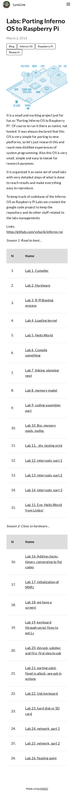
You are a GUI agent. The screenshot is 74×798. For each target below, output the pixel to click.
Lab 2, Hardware (37, 285)
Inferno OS (26, 46)
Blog (11, 46)
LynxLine (19, 5)
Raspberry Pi (45, 46)
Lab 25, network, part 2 (42, 743)
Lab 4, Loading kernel (41, 320)
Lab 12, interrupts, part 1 (43, 460)
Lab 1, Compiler (37, 271)
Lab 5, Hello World (39, 335)
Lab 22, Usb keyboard (41, 694)
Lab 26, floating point (41, 758)
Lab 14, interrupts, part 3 (43, 490)
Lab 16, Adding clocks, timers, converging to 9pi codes (43, 562)
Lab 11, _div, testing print (43, 446)
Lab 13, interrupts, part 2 (43, 475)
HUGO (44, 788)
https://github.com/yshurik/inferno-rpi (34, 232)
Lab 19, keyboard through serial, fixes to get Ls (41, 627)
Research (14, 52)
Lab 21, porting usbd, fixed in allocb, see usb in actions (43, 673)
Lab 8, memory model (41, 390)
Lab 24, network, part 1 (42, 729)
